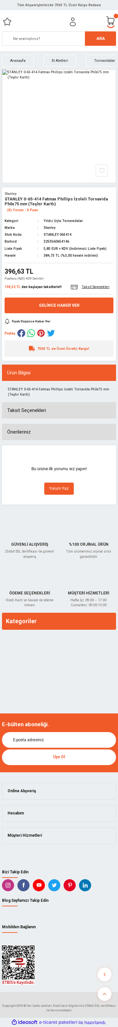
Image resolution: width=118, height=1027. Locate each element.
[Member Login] (73, 22)
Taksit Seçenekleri (26, 410)
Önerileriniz (19, 432)
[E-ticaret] (58, 1022)
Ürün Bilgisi (18, 373)
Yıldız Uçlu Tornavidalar (63, 221)
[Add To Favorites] (102, 170)
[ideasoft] (24, 1022)
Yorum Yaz (59, 488)
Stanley (10, 194)
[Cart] (111, 21)
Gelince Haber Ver (59, 305)
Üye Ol (59, 757)
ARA (100, 38)
